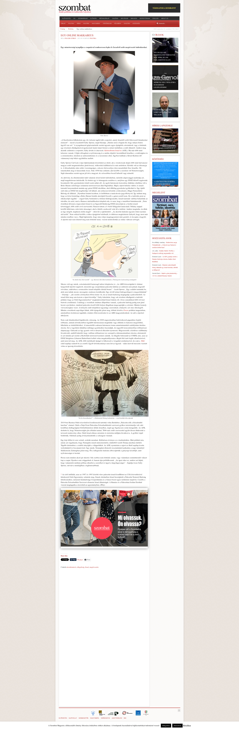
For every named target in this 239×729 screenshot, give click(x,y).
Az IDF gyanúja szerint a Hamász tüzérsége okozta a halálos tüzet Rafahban (164, 259)
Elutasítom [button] (177, 725)
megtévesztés (94, 567)
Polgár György (70, 38)
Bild (143, 341)
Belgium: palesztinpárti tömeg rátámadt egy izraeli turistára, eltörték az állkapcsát (165, 267)
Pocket (80, 559)
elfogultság (80, 567)
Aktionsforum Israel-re (113, 150)
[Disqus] (104, 604)
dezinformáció (71, 567)
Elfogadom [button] (166, 725)
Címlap (62, 29)
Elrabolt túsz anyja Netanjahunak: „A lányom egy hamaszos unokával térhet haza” (164, 244)
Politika (71, 29)
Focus (126, 310)
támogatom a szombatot (164, 8)
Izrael (87, 567)
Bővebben (187, 725)
